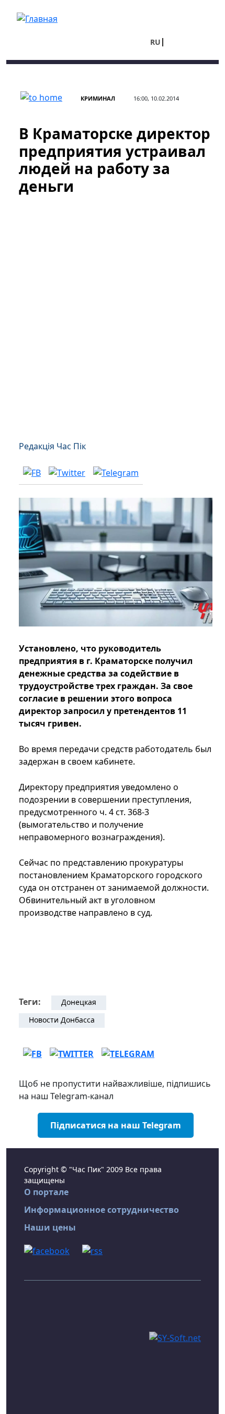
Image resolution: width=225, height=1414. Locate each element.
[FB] (32, 472)
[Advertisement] (112, 311)
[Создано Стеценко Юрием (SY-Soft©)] (175, 1337)
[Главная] (37, 17)
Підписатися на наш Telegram (115, 1125)
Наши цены (50, 1227)
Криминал (98, 98)
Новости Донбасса (62, 1020)
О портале (46, 1192)
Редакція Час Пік (52, 446)
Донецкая (78, 1002)
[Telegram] (116, 472)
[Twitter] (67, 472)
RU (155, 42)
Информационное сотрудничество (101, 1209)
